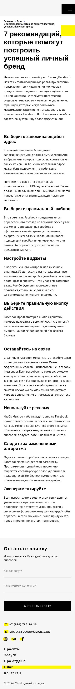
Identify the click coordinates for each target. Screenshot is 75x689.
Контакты (12, 673)
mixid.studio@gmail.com (30, 631)
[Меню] (68, 9)
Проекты (12, 649)
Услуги (10, 655)
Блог (8, 667)
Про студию (15, 661)
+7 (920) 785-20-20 (23, 624)
